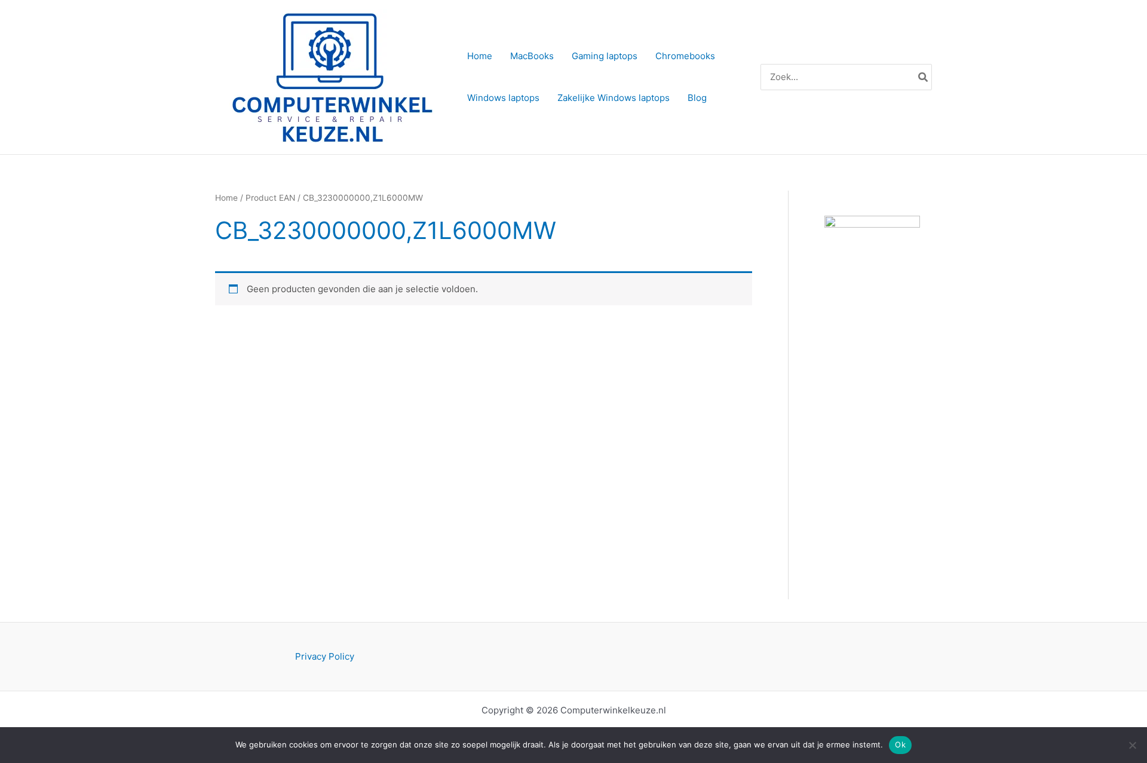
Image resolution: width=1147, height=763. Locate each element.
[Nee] (1132, 745)
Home (226, 198)
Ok (900, 744)
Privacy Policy (324, 656)
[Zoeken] (923, 77)
